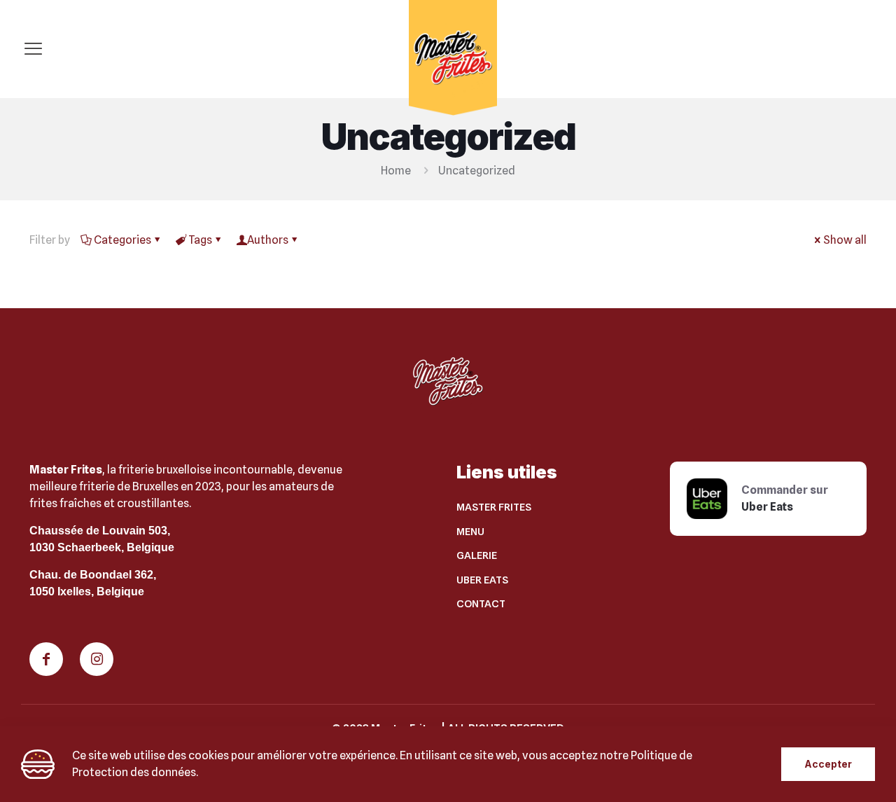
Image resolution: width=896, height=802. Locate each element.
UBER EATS (482, 580)
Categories (122, 240)
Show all (845, 240)
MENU (470, 531)
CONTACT (480, 603)
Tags (200, 240)
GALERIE (476, 555)
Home (396, 170)
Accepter (828, 764)
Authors (267, 240)
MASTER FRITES (493, 507)
